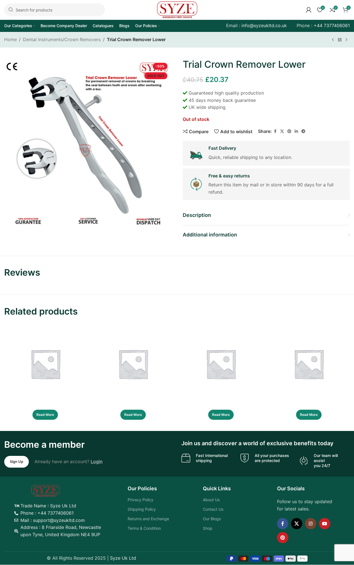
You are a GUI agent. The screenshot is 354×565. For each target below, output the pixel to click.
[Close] (278, 226)
